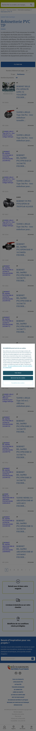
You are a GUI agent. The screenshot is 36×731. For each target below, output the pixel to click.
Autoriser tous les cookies (18, 378)
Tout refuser (18, 373)
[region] (18, 365)
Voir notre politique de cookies (15, 366)
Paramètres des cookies (18, 383)
